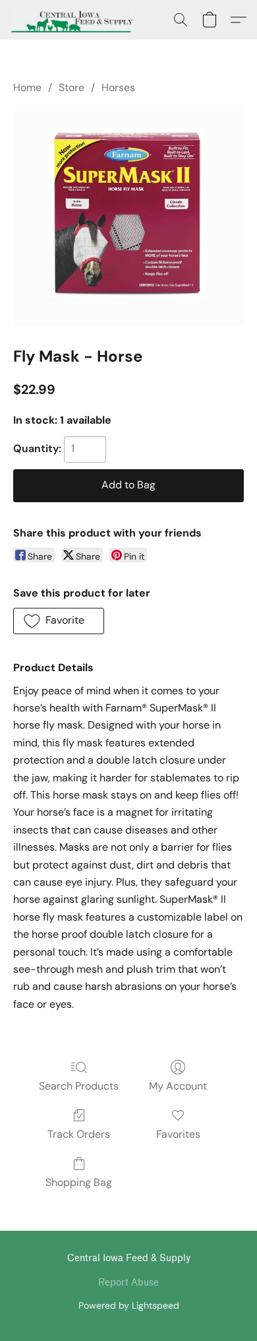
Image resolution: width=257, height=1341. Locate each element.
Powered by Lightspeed (128, 1305)
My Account (178, 1086)
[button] (76, 20)
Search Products (79, 1086)
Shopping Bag (78, 1182)
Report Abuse (128, 1282)
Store (71, 87)
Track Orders (78, 1134)
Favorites (178, 1134)
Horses (118, 87)
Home (27, 87)
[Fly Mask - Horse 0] (128, 218)
